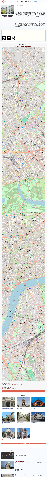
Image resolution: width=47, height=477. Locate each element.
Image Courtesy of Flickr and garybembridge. (36, 423)
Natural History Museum (20, 438)
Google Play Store (23, 32)
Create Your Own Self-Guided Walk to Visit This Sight (23, 46)
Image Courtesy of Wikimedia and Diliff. (21, 409)
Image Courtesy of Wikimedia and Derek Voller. (22, 423)
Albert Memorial (19, 408)
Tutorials (29, 1)
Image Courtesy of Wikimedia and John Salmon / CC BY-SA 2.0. (8, 425)
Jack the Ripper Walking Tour (20, 474)
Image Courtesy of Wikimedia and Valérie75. (22, 439)
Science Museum (33, 422)
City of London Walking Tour (19, 461)
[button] (23, 214)
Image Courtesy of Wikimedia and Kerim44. (7, 409)
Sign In (35, 1)
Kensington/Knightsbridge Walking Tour (9, 388)
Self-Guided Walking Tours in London (21, 31)
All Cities (18, 1)
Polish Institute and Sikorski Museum (7, 408)
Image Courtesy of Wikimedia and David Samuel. (37, 409)
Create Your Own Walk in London (20, 452)
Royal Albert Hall (33, 408)
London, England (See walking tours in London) (14, 384)
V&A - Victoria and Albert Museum (7, 438)
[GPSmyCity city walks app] (7, 1)
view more (22, 467)
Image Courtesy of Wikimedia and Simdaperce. (7, 440)
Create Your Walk (24, 1)
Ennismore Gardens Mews (20, 422)
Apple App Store (16, 32)
